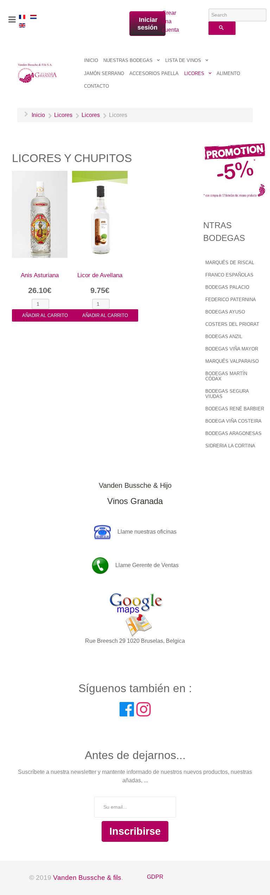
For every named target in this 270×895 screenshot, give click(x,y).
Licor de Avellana (99, 275)
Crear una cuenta (165, 21)
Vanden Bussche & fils (87, 877)
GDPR (155, 877)
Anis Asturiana (40, 275)
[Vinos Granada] (37, 72)
